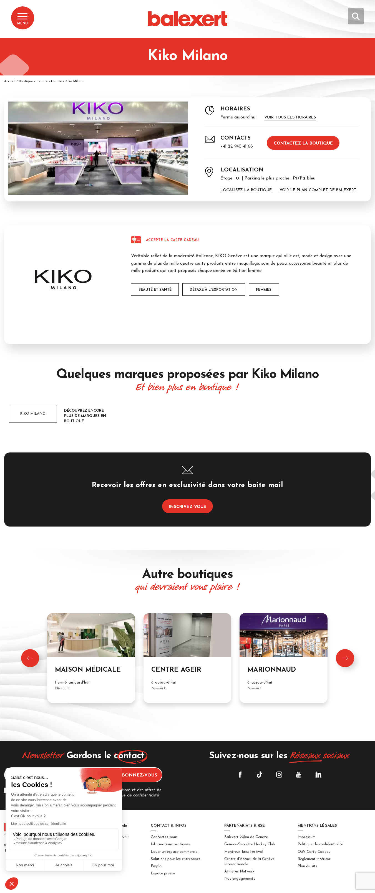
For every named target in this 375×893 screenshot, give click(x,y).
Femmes (263, 290)
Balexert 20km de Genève (246, 837)
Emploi (156, 866)
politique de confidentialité (134, 795)
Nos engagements (239, 879)
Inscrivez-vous (187, 507)
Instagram (279, 774)
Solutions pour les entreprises (175, 859)
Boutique (26, 81)
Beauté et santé (49, 81)
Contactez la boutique (303, 143)
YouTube (298, 774)
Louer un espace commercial (174, 852)
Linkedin (318, 774)
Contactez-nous (164, 837)
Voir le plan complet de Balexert (318, 190)
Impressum (307, 837)
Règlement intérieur (314, 859)
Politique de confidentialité (320, 844)
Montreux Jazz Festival (243, 852)
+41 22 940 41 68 (236, 146)
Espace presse (163, 873)
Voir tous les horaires (290, 117)
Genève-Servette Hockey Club (249, 844)
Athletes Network (239, 871)
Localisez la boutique (246, 190)
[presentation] (30, 658)
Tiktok (259, 774)
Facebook (240, 774)
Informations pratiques (170, 844)
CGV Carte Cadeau (314, 852)
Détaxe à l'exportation (214, 290)
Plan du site (308, 866)
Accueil (9, 81)
